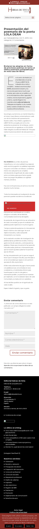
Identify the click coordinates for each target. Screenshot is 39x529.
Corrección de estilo (12, 474)
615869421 (15, 2)
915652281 (23, 2)
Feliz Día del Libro (11, 435)
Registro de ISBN (11, 488)
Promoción (9, 493)
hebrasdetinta (12, 38)
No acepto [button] (18, 526)
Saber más (30, 526)
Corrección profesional (12, 472)
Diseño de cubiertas (12, 480)
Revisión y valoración (12, 464)
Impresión (8, 482)
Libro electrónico (11, 485)
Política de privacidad (18, 512)
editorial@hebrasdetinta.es (13, 394)
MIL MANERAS (8, 162)
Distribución (9, 490)
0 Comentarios (18, 40)
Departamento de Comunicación (16, 495)
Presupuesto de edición (13, 467)
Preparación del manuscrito (14, 469)
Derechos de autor (11, 498)
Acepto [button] (8, 526)
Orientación (9, 461)
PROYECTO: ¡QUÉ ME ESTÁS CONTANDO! (19, 447)
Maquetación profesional (13, 477)
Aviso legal (18, 510)
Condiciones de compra (13, 415)
